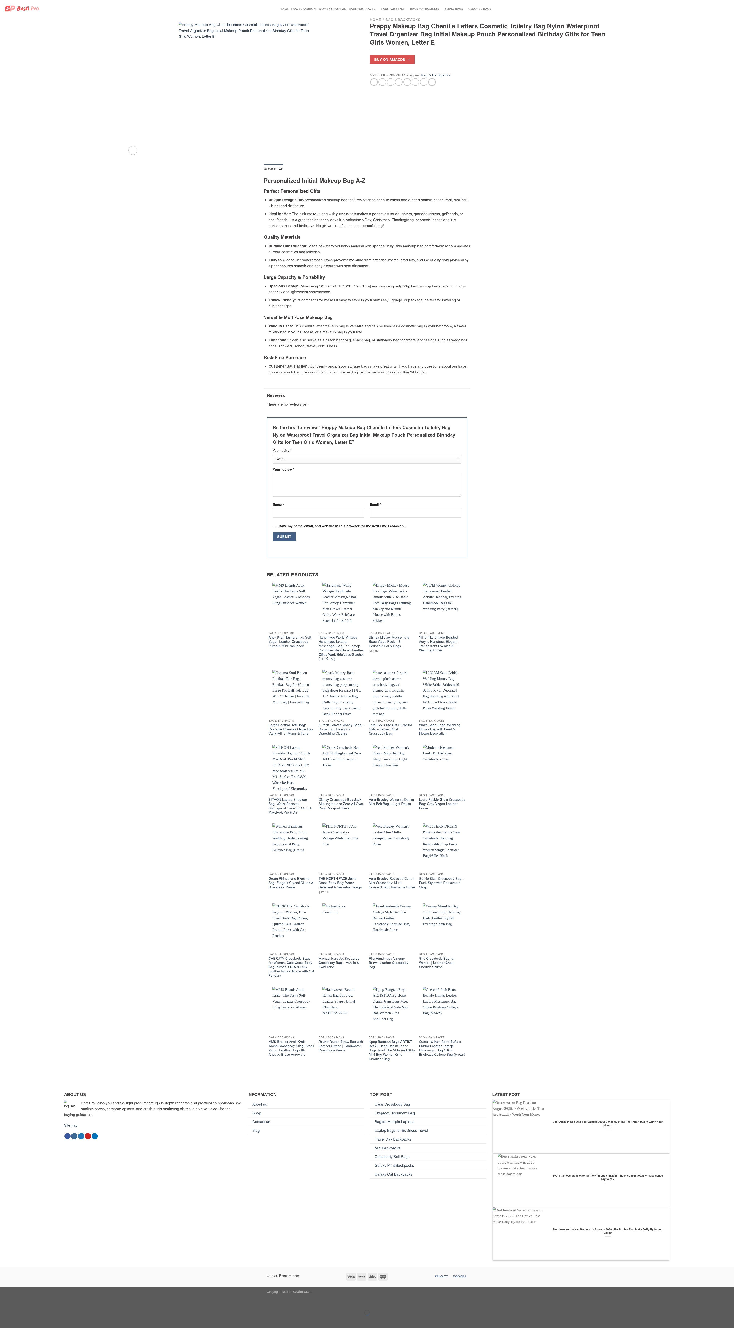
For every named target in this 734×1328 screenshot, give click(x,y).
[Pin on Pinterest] (399, 82)
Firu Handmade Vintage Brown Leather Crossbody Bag (388, 962)
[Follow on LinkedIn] (95, 1136)
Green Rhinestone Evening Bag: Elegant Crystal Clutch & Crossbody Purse (291, 882)
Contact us (261, 1121)
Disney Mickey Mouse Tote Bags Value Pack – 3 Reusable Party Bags (389, 641)
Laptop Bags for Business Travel (401, 1130)
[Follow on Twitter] (81, 1136)
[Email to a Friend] (391, 82)
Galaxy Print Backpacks (394, 1165)
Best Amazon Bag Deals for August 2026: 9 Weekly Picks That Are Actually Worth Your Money (608, 1123)
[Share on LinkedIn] (415, 82)
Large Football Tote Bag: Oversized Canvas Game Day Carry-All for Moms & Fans (291, 729)
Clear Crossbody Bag (392, 1104)
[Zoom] (132, 150)
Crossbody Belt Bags (392, 1156)
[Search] (729, 9)
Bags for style (392, 8)
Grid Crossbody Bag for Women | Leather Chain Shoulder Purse (437, 962)
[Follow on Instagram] (74, 1136)
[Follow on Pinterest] (88, 1136)
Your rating (282, 450)
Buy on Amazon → (392, 59)
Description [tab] (273, 168)
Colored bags (479, 8)
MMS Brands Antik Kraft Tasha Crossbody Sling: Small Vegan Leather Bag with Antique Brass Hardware (291, 1048)
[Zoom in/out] (17, 1301)
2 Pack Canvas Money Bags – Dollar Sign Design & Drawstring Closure (341, 729)
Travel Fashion (303, 8)
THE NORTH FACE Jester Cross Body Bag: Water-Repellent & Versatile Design (340, 882)
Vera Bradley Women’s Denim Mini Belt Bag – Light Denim (391, 801)
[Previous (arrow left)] (4, 1320)
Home (375, 20)
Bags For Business (424, 8)
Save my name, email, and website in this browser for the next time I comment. (342, 526)
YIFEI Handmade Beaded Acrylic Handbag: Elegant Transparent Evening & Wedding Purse (438, 643)
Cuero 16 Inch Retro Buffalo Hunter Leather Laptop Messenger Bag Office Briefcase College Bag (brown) (442, 1048)
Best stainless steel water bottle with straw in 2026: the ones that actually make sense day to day (607, 1177)
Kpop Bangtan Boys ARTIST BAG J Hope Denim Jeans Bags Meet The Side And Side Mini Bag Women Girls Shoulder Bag (392, 1050)
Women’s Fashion (332, 8)
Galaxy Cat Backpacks (393, 1174)
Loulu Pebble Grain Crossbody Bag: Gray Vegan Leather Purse (442, 803)
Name (278, 504)
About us (259, 1104)
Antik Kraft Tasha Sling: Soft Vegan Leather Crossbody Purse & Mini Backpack (290, 641)
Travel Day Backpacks (393, 1139)
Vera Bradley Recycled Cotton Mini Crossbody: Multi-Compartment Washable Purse (392, 882)
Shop (256, 1112)
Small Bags (454, 8)
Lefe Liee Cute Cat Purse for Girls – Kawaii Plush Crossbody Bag (390, 729)
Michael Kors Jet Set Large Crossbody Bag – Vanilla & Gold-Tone (339, 962)
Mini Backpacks (388, 1147)
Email (375, 504)
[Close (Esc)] (4, 1301)
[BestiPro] (22, 9)
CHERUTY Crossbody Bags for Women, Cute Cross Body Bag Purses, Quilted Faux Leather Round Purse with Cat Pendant (291, 967)
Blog (256, 1130)
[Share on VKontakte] (407, 82)
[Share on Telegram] (432, 82)
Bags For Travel (362, 8)
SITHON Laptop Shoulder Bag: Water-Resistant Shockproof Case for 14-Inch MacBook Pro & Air (290, 806)
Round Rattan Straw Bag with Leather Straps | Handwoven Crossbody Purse (341, 1045)
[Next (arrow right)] (17, 1320)
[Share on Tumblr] (424, 82)
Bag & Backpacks (403, 20)
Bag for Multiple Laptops (394, 1121)
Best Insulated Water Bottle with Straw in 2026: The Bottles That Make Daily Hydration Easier (607, 1231)
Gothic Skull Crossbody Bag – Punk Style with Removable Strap (441, 882)
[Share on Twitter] (382, 82)
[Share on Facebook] (374, 82)
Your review (283, 469)
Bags (284, 8)
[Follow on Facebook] (67, 1136)
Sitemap (71, 1125)
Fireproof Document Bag (395, 1112)
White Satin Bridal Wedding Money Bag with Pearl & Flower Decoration (439, 729)
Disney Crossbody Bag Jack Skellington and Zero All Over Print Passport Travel (341, 803)
